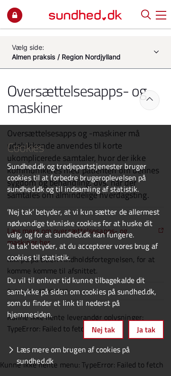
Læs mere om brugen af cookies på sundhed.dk (73, 355)
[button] (161, 14)
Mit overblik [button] (14, 15)
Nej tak (103, 329)
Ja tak (146, 329)
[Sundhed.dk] (85, 14)
